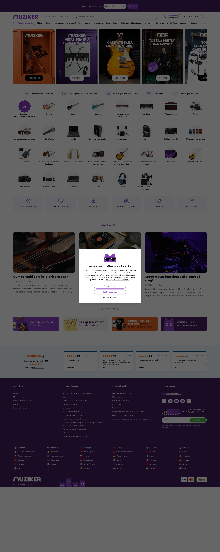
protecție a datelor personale (117, 279)
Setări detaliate (110, 292)
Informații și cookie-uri (110, 297)
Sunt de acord (110, 286)
